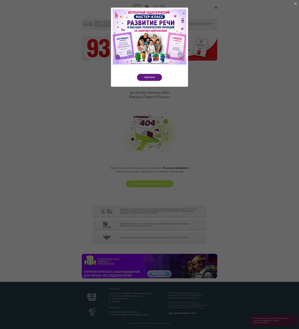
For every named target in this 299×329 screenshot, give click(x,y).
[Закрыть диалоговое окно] (295, 3)
